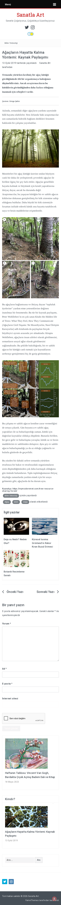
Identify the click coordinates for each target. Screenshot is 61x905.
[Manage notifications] (54, 898)
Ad (4, 668)
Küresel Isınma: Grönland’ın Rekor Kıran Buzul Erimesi (42, 543)
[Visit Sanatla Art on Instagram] (33, 28)
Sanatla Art (30, 14)
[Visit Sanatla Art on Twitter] (27, 28)
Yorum (6, 623)
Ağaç (7, 502)
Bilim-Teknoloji (11, 43)
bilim (16, 502)
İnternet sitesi (10, 698)
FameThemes (32, 900)
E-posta (7, 683)
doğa (25, 502)
